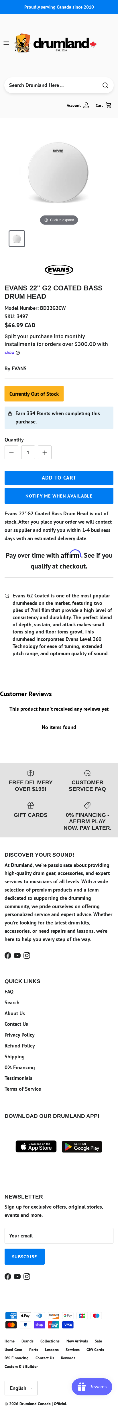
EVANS (19, 368)
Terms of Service (23, 1089)
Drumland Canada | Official (42, 1403)
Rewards (68, 1357)
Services (73, 1349)
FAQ (9, 991)
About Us (15, 1013)
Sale (98, 1341)
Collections (50, 1341)
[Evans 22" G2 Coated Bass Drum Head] (17, 238)
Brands (27, 1341)
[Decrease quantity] (11, 452)
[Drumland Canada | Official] (56, 43)
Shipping (15, 1056)
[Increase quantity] (45, 452)
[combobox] (51, 85)
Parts (33, 1349)
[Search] (105, 85)
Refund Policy (20, 1045)
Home (10, 1341)
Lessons (52, 1349)
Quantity (14, 439)
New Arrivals (77, 1341)
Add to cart (59, 477)
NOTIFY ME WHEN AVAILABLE (59, 496)
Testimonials (18, 1078)
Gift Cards (95, 1349)
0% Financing (20, 1067)
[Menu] (6, 43)
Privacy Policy (20, 1034)
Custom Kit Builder (21, 1366)
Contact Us (16, 1024)
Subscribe (24, 1256)
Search (12, 1002)
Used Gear (13, 1349)
